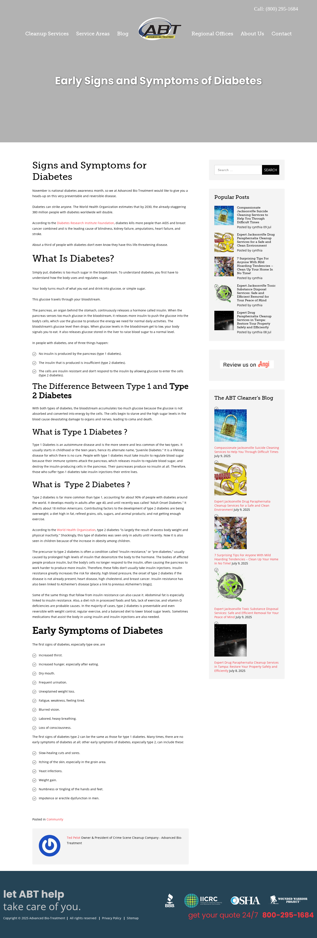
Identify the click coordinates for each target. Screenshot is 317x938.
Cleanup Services (47, 33)
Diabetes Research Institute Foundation (85, 223)
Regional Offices (212, 33)
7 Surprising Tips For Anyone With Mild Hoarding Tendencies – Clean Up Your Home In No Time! (255, 266)
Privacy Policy (111, 918)
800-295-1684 (288, 915)
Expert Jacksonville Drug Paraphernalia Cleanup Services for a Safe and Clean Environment (256, 240)
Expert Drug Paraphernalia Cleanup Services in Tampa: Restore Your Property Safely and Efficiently (254, 320)
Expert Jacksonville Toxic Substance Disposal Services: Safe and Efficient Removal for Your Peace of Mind (256, 293)
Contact (281, 33)
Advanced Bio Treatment (160, 29)
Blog (123, 33)
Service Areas (93, 33)
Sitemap (133, 918)
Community (55, 819)
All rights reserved (83, 918)
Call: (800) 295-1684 (276, 9)
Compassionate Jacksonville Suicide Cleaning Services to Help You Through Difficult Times (252, 215)
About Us (252, 33)
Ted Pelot (74, 838)
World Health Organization (76, 530)
